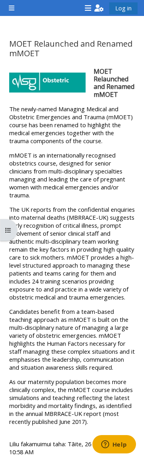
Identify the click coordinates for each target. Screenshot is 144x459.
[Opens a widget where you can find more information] (114, 445)
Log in (123, 8)
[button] (99, 8)
